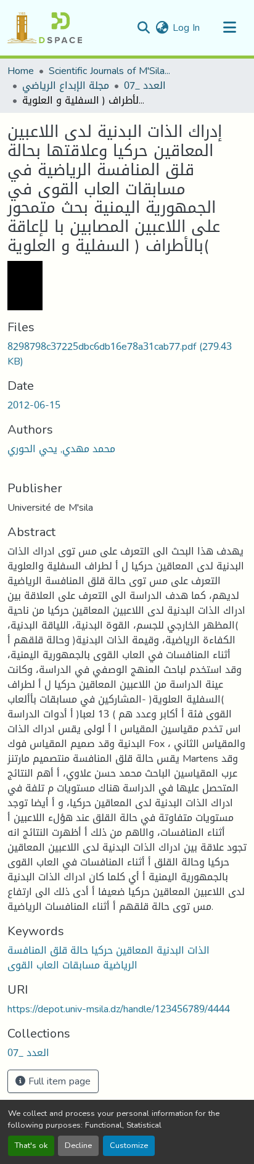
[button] (44, 27)
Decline (78, 1145)
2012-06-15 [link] (33, 405)
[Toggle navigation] (229, 27)
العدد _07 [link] (145, 85)
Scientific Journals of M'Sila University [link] (110, 71)
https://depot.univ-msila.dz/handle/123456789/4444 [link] (118, 1008)
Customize (129, 1145)
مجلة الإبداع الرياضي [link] (65, 85)
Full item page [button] (58, 1081)
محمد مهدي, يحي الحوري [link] (61, 448)
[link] (127, 354)
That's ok (31, 1145)
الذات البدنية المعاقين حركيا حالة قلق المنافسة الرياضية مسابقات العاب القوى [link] (108, 958)
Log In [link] (186, 27)
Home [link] (20, 71)
